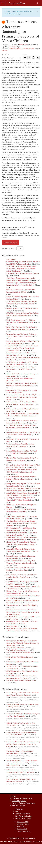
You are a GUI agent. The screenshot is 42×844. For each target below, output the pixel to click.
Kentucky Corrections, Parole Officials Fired (21, 605)
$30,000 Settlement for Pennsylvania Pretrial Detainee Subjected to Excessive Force (21, 477)
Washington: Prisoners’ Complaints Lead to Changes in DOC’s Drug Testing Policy (20, 498)
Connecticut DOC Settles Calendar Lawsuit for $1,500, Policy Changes (21, 391)
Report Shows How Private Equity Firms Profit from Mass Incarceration (22, 583)
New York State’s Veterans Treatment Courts (21, 680)
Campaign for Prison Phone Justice (23, 803)
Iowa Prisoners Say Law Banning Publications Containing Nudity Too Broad (21, 538)
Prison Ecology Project (23, 818)
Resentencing (31, 784)
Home (14, 796)
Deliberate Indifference (18, 758)
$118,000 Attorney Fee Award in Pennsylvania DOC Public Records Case (21, 517)
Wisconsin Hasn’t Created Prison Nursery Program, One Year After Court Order (23, 715)
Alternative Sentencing (15, 49)
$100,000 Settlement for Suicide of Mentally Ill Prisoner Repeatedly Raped (22, 421)
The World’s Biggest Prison (15, 650)
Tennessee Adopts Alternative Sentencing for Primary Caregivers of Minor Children (21, 284)
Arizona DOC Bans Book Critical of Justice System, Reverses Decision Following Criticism (22, 550)
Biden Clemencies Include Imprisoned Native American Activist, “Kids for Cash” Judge (21, 771)
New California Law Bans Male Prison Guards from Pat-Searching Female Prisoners (21, 576)
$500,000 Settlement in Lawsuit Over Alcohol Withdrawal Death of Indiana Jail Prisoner (21, 302)
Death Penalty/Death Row (20, 784)
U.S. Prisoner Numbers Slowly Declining (20, 652)
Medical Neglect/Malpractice (24, 737)
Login (20, 248)
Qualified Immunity (11, 749)
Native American (16, 774)
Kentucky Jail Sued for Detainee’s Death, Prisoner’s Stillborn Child (19, 752)
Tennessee (4, 51)
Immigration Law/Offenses (26, 767)
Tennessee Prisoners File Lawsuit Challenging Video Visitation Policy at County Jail (21, 335)
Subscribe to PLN (22, 822)
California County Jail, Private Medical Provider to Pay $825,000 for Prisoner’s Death (23, 263)
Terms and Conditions (22, 813)
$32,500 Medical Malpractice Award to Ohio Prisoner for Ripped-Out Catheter (21, 677)
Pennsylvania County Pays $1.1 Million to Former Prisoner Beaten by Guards (23, 484)
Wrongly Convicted (18, 805)
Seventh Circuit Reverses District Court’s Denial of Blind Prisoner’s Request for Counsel (23, 433)
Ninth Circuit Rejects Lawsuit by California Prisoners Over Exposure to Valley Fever (20, 321)
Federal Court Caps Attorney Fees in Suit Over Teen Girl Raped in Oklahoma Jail (21, 328)
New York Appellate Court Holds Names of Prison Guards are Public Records (23, 466)
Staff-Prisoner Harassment (31, 746)
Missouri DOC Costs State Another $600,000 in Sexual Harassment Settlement (22, 459)
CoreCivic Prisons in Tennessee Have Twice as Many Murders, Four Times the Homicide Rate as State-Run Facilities (22, 612)
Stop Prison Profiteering (23, 816)
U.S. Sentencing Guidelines (18, 697)
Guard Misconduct (34, 707)
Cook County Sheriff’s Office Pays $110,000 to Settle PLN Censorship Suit (21, 622)
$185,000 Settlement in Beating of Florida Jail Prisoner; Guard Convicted (21, 363)
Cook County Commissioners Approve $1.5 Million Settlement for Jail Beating (20, 279)
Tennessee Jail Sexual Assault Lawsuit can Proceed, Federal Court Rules (20, 445)
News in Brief (11, 259)
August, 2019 (12, 47)
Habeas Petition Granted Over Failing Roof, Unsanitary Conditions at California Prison (20, 562)
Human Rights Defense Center (22, 798)
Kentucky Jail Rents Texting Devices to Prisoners (22, 273)
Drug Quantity (15, 702)
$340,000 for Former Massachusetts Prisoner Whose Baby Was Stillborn (21, 733)
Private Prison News (23, 831)
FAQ (16, 811)
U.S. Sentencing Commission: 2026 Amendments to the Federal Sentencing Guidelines (22, 694)
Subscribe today (14, 13)
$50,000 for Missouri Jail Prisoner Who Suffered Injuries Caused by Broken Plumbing (22, 314)
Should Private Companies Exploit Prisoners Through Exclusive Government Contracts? (21, 543)
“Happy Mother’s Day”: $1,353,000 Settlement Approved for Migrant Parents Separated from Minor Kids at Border (21, 762)
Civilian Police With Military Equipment (19, 657)
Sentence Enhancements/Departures (16, 700)
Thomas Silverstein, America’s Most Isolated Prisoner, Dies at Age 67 (21, 354)
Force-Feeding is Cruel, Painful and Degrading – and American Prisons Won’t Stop (22, 629)
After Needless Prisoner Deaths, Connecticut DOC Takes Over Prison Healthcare (23, 494)
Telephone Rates (30, 725)
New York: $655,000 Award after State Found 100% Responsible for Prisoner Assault (21, 470)
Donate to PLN (22, 829)
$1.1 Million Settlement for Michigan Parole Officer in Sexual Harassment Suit (21, 426)
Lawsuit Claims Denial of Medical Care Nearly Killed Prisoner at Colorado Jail (21, 452)
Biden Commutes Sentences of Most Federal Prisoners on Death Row (21, 780)
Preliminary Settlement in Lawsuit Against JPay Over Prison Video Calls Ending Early (22, 384)
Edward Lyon (23, 44)
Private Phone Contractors (31, 730)
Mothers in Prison (18, 718)
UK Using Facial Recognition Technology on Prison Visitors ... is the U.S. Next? (21, 368)
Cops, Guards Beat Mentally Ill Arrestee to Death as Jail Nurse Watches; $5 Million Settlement (22, 414)
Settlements (35, 765)
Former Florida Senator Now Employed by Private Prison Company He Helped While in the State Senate (23, 397)
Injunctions (9, 718)
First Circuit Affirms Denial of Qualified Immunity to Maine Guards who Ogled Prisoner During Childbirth (23, 744)
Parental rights (28, 718)
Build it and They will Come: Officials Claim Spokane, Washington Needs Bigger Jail (21, 403)
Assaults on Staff (24, 709)
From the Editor (11, 626)
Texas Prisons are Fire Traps (15, 648)
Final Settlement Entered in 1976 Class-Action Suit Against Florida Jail (21, 534)
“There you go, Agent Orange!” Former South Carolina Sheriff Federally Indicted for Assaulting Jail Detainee (22, 643)
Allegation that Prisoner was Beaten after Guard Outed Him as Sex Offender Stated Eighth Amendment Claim (22, 348)
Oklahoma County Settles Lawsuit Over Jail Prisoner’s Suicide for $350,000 (20, 291)
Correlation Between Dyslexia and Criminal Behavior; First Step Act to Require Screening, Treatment (21, 523)
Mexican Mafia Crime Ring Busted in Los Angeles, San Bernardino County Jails (23, 489)
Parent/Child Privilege (18, 739)
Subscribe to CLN (23, 824)
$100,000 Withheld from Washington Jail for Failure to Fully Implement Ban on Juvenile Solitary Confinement (21, 268)
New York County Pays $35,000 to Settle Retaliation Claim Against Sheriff (20, 569)
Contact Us (19, 809)
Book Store (20, 826)
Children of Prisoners (28, 49)
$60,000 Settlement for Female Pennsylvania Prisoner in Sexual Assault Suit (21, 510)
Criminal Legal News (19, 801)
